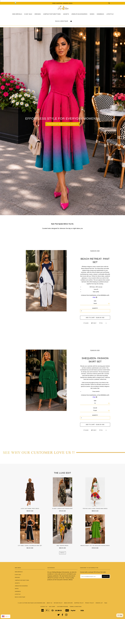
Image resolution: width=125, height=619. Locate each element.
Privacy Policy (89, 602)
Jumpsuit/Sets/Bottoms (52, 14)
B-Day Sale (28, 14)
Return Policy (58, 602)
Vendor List (99, 602)
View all (62, 552)
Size (95, 300)
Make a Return (68, 602)
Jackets (66, 14)
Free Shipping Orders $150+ (62, 3)
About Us (49, 602)
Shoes (92, 14)
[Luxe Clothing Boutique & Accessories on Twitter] (58, 615)
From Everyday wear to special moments (62, 124)
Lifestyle (110, 14)
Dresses (38, 14)
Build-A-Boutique (61, 21)
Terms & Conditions (75, 606)
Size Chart (52, 606)
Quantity (95, 308)
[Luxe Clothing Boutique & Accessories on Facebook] (62, 615)
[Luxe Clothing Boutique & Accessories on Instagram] (66, 615)
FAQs (105, 602)
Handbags (100, 14)
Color (95, 407)
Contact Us (43, 606)
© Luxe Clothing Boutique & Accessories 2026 (31, 602)
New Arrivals (17, 14)
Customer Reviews (62, 606)
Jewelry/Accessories (79, 14)
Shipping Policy (79, 602)
